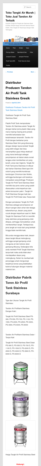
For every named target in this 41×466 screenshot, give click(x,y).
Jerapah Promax (24, 56)
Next (33, 72)
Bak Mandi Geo (22, 52)
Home (8, 48)
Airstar (21, 48)
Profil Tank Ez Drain (24, 61)
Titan (14, 48)
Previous (9, 72)
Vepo (27, 48)
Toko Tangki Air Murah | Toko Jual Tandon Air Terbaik (20, 16)
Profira (8, 65)
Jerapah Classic (11, 56)
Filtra (31, 52)
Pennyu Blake (10, 52)
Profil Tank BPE (10, 61)
